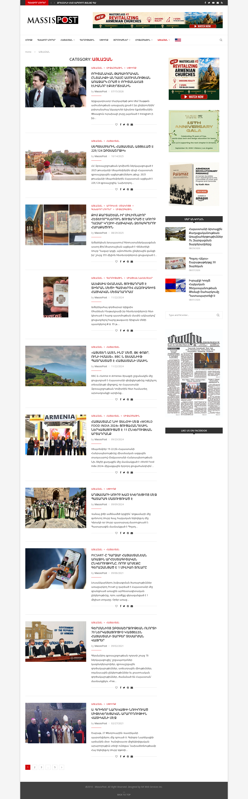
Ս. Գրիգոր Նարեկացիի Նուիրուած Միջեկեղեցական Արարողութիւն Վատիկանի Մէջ (119, 714)
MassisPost (100, 91)
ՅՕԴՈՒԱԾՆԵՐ (120, 39)
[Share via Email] (132, 124)
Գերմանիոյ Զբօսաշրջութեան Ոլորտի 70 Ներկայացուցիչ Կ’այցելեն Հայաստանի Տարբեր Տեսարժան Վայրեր (124, 634)
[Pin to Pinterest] (128, 124)
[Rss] (222, 2)
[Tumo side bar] (194, 131)
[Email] (218, 2)
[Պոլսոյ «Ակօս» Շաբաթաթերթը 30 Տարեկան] (175, 263)
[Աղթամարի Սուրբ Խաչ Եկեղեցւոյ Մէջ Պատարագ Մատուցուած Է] (55, 508)
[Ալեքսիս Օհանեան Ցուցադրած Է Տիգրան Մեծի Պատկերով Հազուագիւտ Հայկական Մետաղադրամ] (55, 297)
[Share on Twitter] (124, 124)
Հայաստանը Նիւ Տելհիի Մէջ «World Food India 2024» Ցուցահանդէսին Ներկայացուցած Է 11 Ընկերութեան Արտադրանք (122, 427)
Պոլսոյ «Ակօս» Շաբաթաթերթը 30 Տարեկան (202, 262)
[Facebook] (205, 2)
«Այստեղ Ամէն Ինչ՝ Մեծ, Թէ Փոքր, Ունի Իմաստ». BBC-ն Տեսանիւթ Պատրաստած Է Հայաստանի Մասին (120, 356)
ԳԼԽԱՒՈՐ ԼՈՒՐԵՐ (46, 39)
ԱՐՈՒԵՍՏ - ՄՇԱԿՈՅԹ (118, 206)
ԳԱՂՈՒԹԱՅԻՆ (87, 39)
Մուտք (28, 39)
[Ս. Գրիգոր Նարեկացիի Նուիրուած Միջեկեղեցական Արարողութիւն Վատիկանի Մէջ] (55, 723)
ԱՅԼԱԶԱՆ (163, 39)
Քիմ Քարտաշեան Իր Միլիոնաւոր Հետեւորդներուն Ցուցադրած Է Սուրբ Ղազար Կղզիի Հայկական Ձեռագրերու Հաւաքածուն (123, 221)
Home (28, 51)
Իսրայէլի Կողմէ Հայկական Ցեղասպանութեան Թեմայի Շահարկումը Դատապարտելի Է (204, 288)
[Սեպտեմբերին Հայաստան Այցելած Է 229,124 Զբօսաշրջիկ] (55, 160)
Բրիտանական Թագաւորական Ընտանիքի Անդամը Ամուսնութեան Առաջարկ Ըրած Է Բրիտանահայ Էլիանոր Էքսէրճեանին (120, 80)
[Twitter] (209, 2)
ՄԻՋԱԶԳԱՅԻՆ (142, 39)
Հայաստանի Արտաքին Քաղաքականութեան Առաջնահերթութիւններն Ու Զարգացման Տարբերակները (206, 236)
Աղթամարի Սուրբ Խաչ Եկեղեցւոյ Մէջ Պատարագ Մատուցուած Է (124, 497)
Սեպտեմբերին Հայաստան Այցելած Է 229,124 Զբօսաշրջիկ (122, 148)
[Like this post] (116, 124)
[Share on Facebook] (120, 124)
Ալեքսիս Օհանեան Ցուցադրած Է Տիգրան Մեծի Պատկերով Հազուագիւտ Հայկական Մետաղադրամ (123, 288)
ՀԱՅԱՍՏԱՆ (67, 39)
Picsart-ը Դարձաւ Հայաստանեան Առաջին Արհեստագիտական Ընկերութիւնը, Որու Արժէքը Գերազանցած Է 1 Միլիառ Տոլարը (119, 561)
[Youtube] (213, 2)
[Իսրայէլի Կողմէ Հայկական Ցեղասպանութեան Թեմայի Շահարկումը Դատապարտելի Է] (175, 285)
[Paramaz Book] (194, 184)
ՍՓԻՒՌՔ (104, 39)
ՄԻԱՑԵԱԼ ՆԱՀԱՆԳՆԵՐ (140, 278)
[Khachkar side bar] (194, 79)
